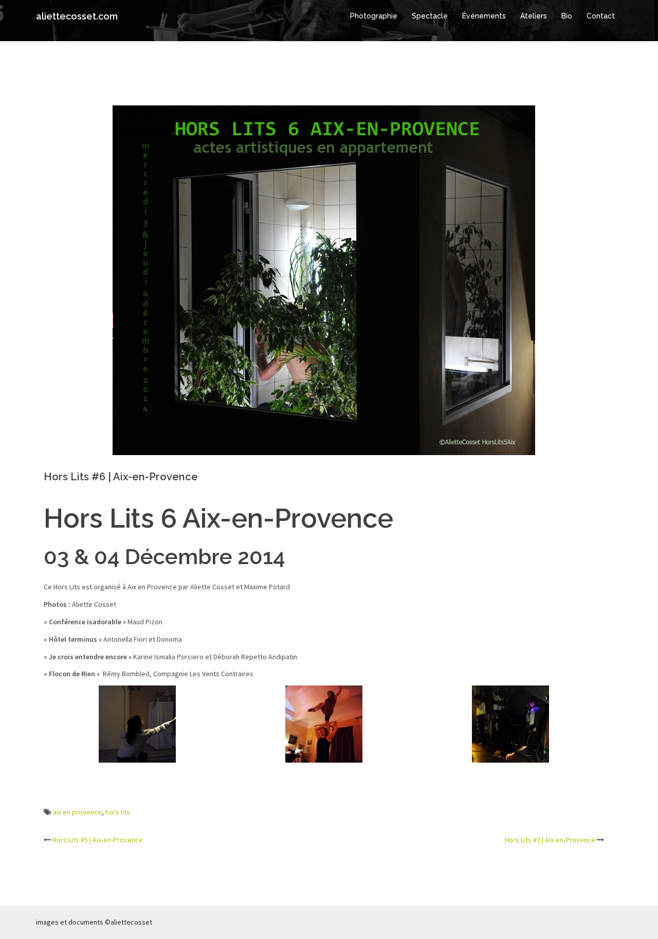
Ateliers (533, 16)
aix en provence (77, 812)
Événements (484, 16)
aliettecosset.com (77, 16)
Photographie (373, 16)
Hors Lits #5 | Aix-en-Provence (97, 839)
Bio (566, 16)
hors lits (117, 812)
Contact (601, 16)
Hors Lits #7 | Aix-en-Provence (550, 839)
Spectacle (430, 16)
